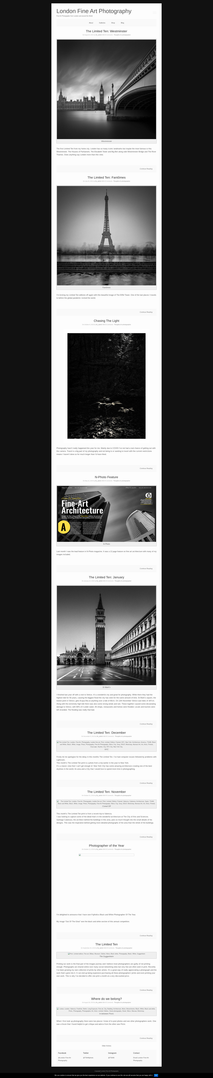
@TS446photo (88, 1058)
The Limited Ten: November (106, 792)
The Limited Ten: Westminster (106, 31)
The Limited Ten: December (106, 732)
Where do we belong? (106, 999)
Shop (113, 23)
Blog (122, 23)
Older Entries (106, 1046)
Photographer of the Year (106, 845)
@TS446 (111, 1058)
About (91, 23)
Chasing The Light (106, 320)
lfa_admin (99, 35)
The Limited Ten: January (106, 577)
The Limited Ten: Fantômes (107, 177)
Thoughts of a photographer (122, 35)
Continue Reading (146, 169)
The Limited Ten (106, 944)
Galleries (102, 23)
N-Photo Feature (106, 477)
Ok (156, 1075)
